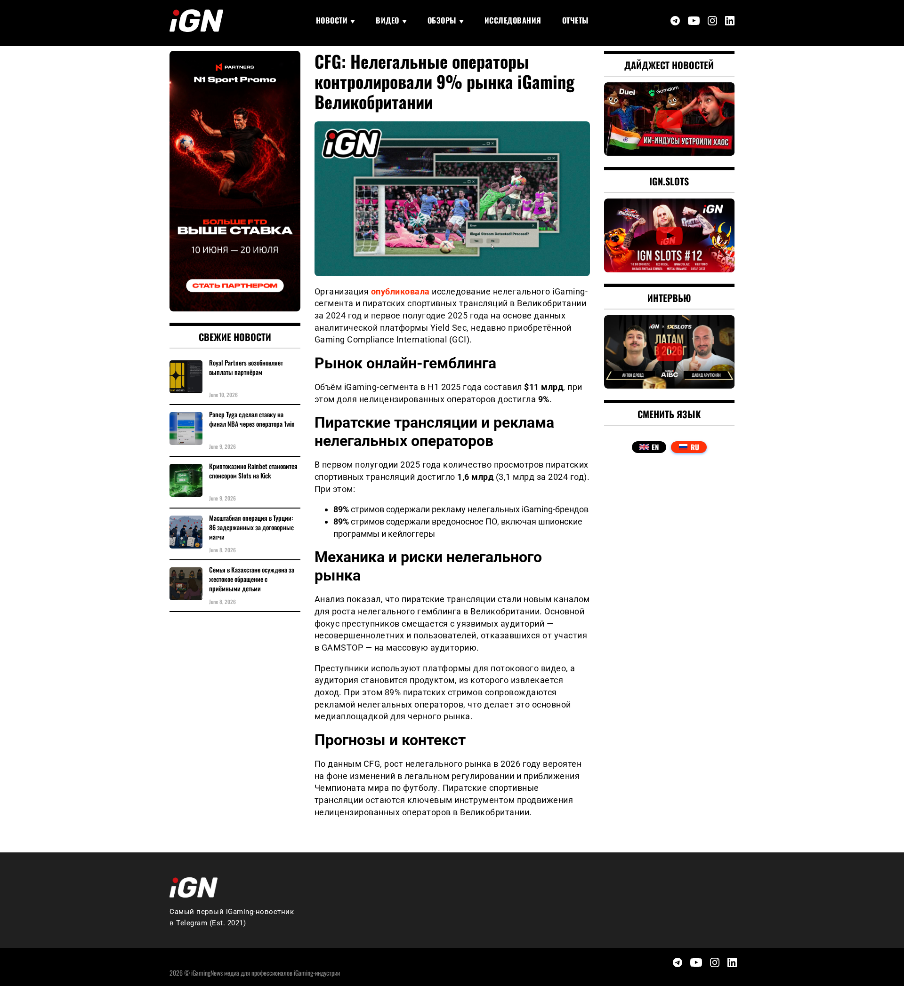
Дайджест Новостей (669, 65)
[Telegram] (675, 20)
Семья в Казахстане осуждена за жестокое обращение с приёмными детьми (251, 579)
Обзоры (442, 20)
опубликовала (400, 291)
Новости (332, 20)
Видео (387, 20)
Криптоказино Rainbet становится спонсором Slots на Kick (253, 470)
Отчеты (575, 20)
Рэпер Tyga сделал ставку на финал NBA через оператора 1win (252, 419)
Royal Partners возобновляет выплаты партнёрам (246, 367)
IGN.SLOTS (669, 181)
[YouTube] (694, 21)
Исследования (512, 20)
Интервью (669, 298)
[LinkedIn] (729, 20)
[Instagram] (712, 20)
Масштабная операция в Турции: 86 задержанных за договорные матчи (251, 527)
